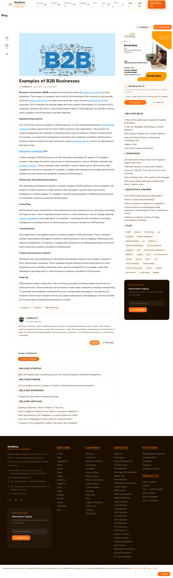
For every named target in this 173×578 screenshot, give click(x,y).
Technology (119, 457)
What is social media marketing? (139, 199)
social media (144, 272)
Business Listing (121, 538)
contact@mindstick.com (20, 477)
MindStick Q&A (149, 457)
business (25, 307)
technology (149, 232)
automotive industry (80, 141)
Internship (61, 506)
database (129, 254)
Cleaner (146, 485)
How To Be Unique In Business (138, 148)
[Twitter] (15, 500)
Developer (67, 4)
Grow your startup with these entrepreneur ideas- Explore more (144, 183)
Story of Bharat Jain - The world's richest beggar (146, 177)
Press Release (92, 487)
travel (148, 254)
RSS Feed (90, 495)
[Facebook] (10, 500)
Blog (59, 472)
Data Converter (149, 481)
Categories (62, 461)
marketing (129, 250)
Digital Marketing (122, 497)
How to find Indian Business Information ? (143, 195)
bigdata (156, 272)
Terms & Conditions (94, 480)
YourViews (147, 461)
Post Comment (30, 359)
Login (130, 4)
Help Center (91, 506)
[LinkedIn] (21, 500)
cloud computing (132, 263)
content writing (148, 263)
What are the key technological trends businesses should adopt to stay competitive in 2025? (146, 210)
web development (154, 245)
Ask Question (164, 27)
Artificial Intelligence (123, 541)
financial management (29, 218)
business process (161, 254)
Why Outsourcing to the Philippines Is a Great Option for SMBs (47, 415)
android (159, 268)
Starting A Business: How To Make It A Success (40, 407)
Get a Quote (155, 3)
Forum (60, 476)
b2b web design (51, 307)
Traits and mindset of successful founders (143, 166)
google (140, 254)
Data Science (120, 545)
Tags (59, 457)
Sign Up (140, 4)
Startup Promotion (122, 552)
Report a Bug (92, 472)
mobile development (134, 268)
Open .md (159, 102)
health (128, 232)
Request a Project (94, 461)
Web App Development (125, 472)
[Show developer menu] (74, 4)
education (129, 236)
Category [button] (83, 4)
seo (158, 232)
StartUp (60, 495)
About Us (90, 453)
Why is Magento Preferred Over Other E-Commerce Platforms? (48, 411)
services (149, 268)
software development (134, 245)
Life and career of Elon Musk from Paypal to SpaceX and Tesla (144, 161)
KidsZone (146, 465)
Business (118, 453)
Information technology (31, 151)
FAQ (88, 498)
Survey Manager (149, 496)
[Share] (7, 54)
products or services (92, 92)
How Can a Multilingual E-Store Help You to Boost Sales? (45, 419)
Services (40, 4)
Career (103, 4)
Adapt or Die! (130, 144)
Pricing (115, 4)
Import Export (148, 493)
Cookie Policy (92, 483)
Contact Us (91, 457)
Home (60, 453)
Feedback (90, 468)
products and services (38, 100)
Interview (61, 480)
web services (131, 272)
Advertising (91, 465)
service (147, 259)
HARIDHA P (27, 86)
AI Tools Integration (123, 556)
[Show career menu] (108, 4)
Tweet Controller (150, 500)
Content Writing (121, 534)
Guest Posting (120, 501)
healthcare (152, 241)
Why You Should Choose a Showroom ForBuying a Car (142, 139)
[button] (6, 39)
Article (60, 468)
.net (155, 259)
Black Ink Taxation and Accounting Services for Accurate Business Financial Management (59, 374)
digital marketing (132, 241)
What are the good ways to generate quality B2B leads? (145, 121)
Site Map (90, 491)
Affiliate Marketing (94, 502)
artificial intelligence (145, 236)
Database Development (125, 483)
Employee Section (150, 468)
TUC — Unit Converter (152, 489)
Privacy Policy (92, 476)
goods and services (96, 100)
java (138, 250)
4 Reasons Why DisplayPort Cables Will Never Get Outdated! (47, 423)
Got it (165, 574)
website (129, 259)
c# (143, 241)
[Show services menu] (45, 4)
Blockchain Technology (124, 549)
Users (94, 4)
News (59, 487)
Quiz (59, 509)
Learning (90, 509)
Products (54, 4)
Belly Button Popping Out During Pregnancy (145, 133)
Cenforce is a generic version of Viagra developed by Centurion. (142, 219)
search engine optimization (154, 250)
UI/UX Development (123, 494)
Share (59, 491)
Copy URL (136, 102)
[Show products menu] (59, 4)
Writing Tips (91, 513)
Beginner (61, 483)
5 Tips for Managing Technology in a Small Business (143, 128)
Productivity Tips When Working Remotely (38, 396)
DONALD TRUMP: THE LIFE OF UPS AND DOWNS (145, 172)
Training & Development (153, 453)
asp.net (138, 259)
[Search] (123, 4)
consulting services (28, 165)
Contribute (143, 27)
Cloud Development (123, 461)
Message (110, 342)
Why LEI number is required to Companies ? (144, 203)
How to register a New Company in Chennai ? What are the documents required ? (56, 385)
